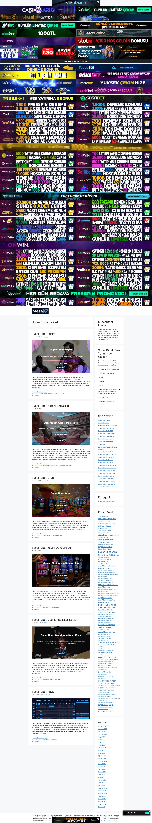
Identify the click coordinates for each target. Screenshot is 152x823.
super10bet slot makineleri (105, 663)
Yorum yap (36, 395)
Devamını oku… (36, 387)
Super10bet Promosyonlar (40, 392)
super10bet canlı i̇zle (114, 574)
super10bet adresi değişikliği (41, 465)
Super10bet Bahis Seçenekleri (107, 425)
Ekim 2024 (101, 750)
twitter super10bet (57, 535)
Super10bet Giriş (103, 423)
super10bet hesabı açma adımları (105, 622)
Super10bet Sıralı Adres (105, 460)
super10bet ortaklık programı (104, 646)
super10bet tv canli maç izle (105, 676)
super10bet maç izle (104, 638)
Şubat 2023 (102, 804)
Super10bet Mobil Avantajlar (107, 487)
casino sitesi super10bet (107, 524)
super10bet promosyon (107, 657)
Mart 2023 (101, 801)
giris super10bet (104, 530)
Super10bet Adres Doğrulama (107, 454)
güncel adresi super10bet (108, 535)
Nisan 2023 (102, 799)
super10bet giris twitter (106, 600)
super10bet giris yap (103, 602)
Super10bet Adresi (104, 420)
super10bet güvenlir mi (105, 618)
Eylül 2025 (101, 731)
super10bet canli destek (104, 563)
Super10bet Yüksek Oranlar (107, 484)
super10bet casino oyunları (105, 580)
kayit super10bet (105, 540)
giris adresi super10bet (107, 526)
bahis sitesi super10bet (107, 519)
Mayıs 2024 (102, 764)
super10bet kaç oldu (106, 632)
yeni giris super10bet (106, 711)
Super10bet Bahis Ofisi (105, 431)
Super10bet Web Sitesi (106, 683)
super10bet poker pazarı (103, 654)
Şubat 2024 (102, 772)
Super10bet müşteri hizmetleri (107, 642)
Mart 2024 (101, 769)
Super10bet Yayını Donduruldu (51, 547)
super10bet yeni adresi (106, 690)
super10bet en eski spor (103, 589)
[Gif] (76, 147)
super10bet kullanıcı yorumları (104, 634)
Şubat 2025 (102, 739)
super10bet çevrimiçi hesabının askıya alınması (107, 694)
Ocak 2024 (101, 774)
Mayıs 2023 (102, 796)
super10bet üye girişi (58, 393)
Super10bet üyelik (103, 700)
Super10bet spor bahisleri (50, 739)
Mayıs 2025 (102, 737)
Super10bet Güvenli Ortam (106, 473)
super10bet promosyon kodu (108, 659)
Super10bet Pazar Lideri (106, 479)
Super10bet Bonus (104, 560)
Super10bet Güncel (105, 610)
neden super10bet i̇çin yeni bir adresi (105, 544)
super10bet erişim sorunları (103, 593)
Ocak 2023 (101, 807)
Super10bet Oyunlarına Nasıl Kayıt (54, 619)
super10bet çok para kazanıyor (104, 696)
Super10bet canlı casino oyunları (106, 572)
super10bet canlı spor (102, 576)
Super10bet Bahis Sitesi (108, 555)
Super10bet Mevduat (105, 439)
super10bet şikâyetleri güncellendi (105, 707)
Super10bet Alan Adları (105, 441)
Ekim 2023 (101, 783)
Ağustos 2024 (102, 756)
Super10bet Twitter (107, 681)
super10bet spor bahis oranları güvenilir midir (107, 667)
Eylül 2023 (101, 785)
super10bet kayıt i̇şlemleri (103, 629)
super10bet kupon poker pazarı (104, 636)
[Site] (38, 106)
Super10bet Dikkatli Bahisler (107, 470)
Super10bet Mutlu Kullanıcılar (107, 465)
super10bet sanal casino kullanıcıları (105, 661)
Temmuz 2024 (102, 758)
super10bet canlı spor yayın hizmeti (105, 578)
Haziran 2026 (102, 729)
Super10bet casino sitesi (108, 584)
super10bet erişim (38, 393)
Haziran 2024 (102, 761)
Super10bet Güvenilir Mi (104, 616)
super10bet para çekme (105, 652)
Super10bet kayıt (48, 393)
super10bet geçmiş (114, 595)
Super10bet (102, 444)
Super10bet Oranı (43, 477)
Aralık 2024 (101, 745)
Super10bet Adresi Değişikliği (50, 405)
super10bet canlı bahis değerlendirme (105, 570)
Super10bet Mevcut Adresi (106, 433)
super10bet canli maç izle (107, 566)
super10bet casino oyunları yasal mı (105, 582)
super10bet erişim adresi (103, 591)
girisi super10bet (102, 528)
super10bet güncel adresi (106, 614)
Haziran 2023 (102, 793)
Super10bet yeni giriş (103, 692)
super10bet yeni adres (107, 688)
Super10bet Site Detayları (106, 457)
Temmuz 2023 (102, 791)
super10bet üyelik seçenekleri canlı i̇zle (106, 702)
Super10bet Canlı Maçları (106, 428)
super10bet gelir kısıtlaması (103, 595)
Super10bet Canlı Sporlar (106, 462)
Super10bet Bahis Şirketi (106, 452)
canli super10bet (104, 521)
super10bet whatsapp (104, 685)
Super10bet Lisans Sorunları (107, 468)
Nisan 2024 (102, 766)
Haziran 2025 (102, 734)
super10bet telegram (102, 669)
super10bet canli (103, 562)
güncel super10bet (103, 537)
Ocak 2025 (101, 742)
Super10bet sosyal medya (105, 665)
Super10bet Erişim (43, 333)
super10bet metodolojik (103, 640)
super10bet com (104, 587)
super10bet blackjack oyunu (103, 557)
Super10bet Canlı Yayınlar (106, 476)
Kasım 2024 (102, 748)
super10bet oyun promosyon (104, 648)
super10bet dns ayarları (55, 465)
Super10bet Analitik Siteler (106, 481)
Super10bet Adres (105, 547)
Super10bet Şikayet (105, 705)
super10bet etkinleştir (114, 593)
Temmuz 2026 (102, 726)
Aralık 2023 (101, 777)
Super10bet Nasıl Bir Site (107, 644)
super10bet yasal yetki (115, 685)
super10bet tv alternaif (102, 674)
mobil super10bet (104, 542)
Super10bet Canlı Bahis (104, 568)
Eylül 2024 (101, 753)
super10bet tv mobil (102, 678)
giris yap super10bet (103, 532)
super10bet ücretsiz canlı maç (104, 698)
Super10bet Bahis (107, 551)
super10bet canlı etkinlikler (103, 574)
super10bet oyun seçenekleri (105, 650)
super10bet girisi (105, 597)
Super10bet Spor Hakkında (106, 436)
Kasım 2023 (102, 780)
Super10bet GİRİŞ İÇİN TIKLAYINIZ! (76, 61)
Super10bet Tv (104, 672)
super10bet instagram (106, 625)
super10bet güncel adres (107, 612)
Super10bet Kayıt (43, 691)
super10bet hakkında (105, 620)
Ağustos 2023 (102, 788)
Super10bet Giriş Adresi (106, 608)
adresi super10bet (103, 516)
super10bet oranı (47, 535)
